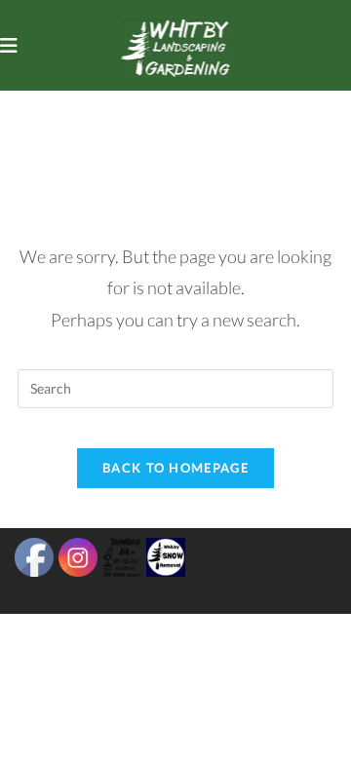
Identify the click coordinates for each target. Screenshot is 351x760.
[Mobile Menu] (9, 45)
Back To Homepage (175, 467)
